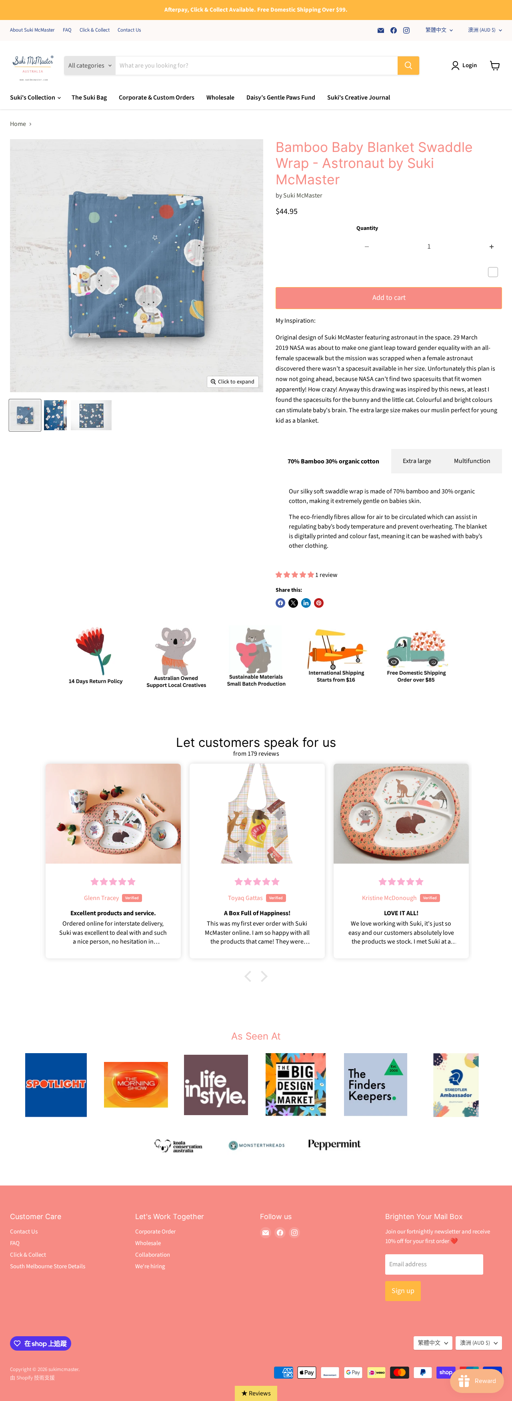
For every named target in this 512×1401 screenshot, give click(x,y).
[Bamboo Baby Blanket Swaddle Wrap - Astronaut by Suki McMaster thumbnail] (25, 415)
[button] (250, 976)
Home (18, 124)
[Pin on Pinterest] (319, 603)
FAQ (67, 30)
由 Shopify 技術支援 (32, 1377)
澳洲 (482, 30)
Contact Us (129, 30)
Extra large (417, 461)
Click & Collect (95, 30)
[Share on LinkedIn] (306, 603)
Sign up (403, 1291)
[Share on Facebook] (280, 603)
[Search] (408, 65)
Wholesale (220, 97)
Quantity (367, 228)
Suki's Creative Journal (358, 97)
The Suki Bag (89, 97)
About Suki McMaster (32, 30)
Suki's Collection (33, 97)
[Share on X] (293, 603)
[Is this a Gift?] (495, 272)
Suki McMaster (302, 195)
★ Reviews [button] (256, 1393)
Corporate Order (155, 1231)
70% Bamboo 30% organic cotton (333, 461)
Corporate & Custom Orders (156, 97)
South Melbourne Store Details (47, 1266)
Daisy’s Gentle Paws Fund (280, 97)
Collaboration (152, 1255)
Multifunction (472, 461)
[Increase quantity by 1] (492, 247)
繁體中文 (436, 30)
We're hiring (150, 1266)
